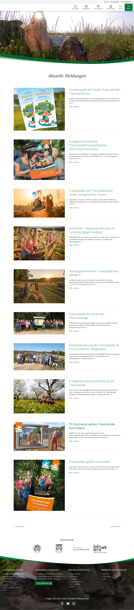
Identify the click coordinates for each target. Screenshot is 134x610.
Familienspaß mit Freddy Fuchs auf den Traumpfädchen (94, 91)
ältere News (114, 527)
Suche (121, 9)
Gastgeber (86, 9)
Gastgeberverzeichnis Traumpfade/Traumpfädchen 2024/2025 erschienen (88, 145)
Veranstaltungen (75, 584)
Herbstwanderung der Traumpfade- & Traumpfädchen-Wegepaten (94, 347)
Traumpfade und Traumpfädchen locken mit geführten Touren (91, 192)
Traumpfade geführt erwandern (90, 462)
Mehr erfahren (74, 107)
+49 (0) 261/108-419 (14, 585)
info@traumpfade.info (14, 590)
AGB (104, 579)
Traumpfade (114, 2)
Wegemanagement (76, 582)
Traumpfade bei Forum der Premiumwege (86, 316)
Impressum (106, 574)
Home (106, 2)
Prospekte (75, 9)
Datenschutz (107, 577)
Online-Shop (111, 9)
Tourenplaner (98, 9)
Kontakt (72, 587)
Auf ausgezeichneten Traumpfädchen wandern (93, 273)
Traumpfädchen (126, 2)
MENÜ (129, 9)
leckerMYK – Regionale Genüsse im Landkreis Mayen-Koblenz (92, 230)
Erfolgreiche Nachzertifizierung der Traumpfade (92, 383)
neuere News (20, 527)
